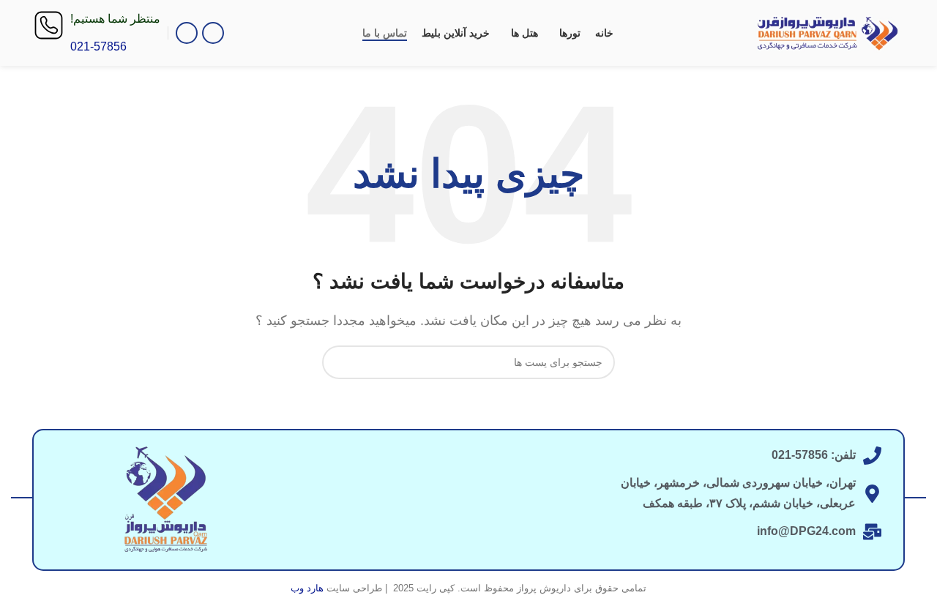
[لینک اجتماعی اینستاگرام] (187, 33)
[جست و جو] (339, 362)
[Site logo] (828, 32)
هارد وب (307, 588)
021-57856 (98, 46)
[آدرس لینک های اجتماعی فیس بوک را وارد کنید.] (213, 33)
